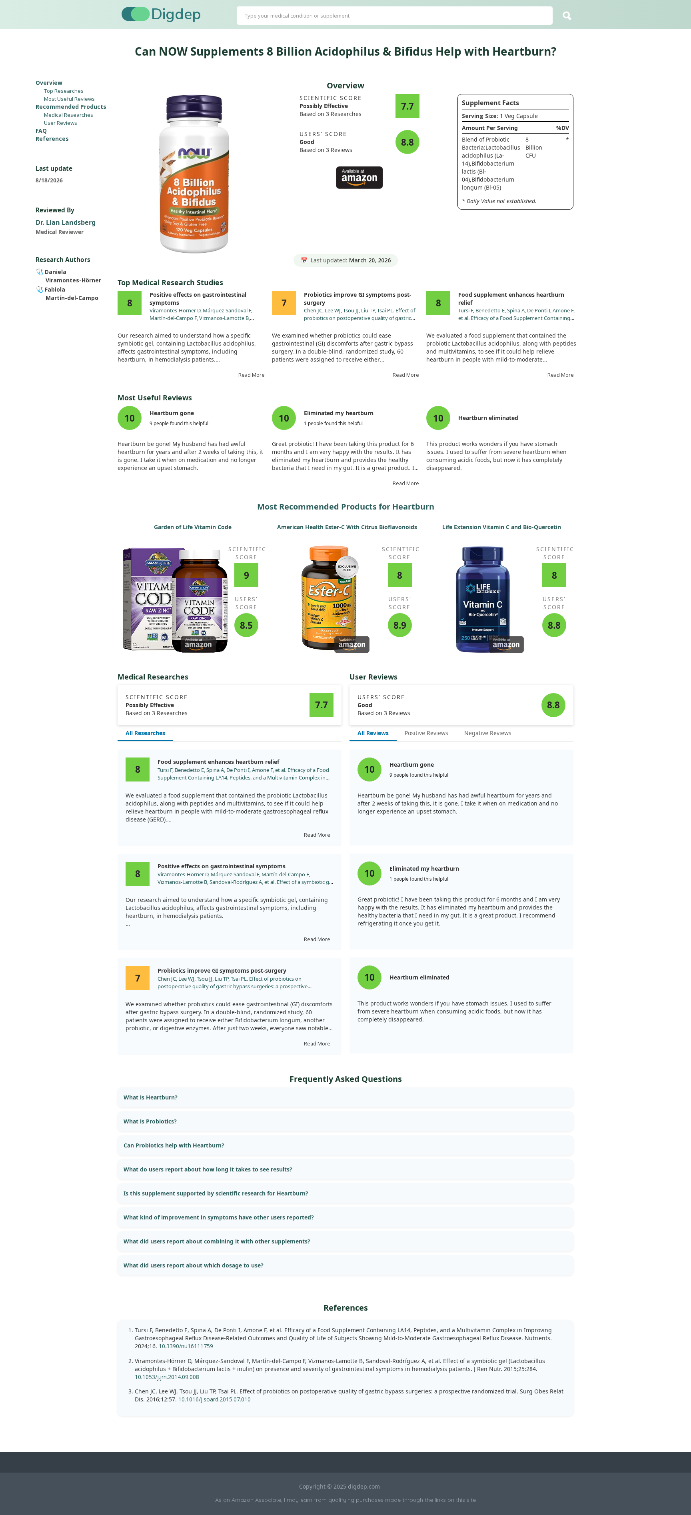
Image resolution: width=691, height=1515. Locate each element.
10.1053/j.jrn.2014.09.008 (167, 1377)
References (52, 138)
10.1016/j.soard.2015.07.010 (214, 1399)
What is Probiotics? (150, 1121)
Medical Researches (68, 114)
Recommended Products (71, 106)
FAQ (41, 130)
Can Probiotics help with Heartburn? (174, 1145)
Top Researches (64, 90)
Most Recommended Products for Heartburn (345, 506)
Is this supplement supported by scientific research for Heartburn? (216, 1193)
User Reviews (60, 122)
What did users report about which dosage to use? (194, 1265)
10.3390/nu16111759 (186, 1346)
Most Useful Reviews (69, 98)
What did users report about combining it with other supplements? (217, 1241)
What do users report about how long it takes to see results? (208, 1169)
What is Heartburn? (151, 1097)
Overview (49, 82)
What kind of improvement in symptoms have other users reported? (219, 1217)
